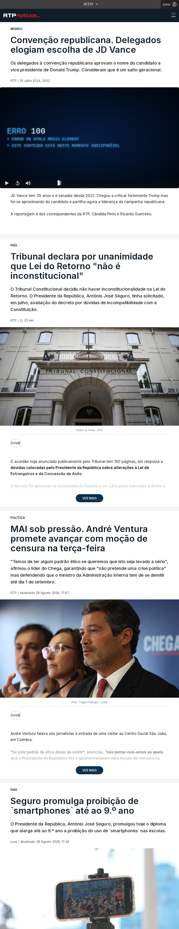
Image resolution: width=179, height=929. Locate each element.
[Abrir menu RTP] (89, 4)
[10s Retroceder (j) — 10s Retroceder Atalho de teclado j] (17, 183)
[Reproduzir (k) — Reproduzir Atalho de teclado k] (7, 183)
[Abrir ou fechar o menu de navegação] (172, 15)
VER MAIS (89, 498)
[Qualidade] (161, 183)
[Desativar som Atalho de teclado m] (28, 183)
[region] (89, 137)
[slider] (105, 184)
